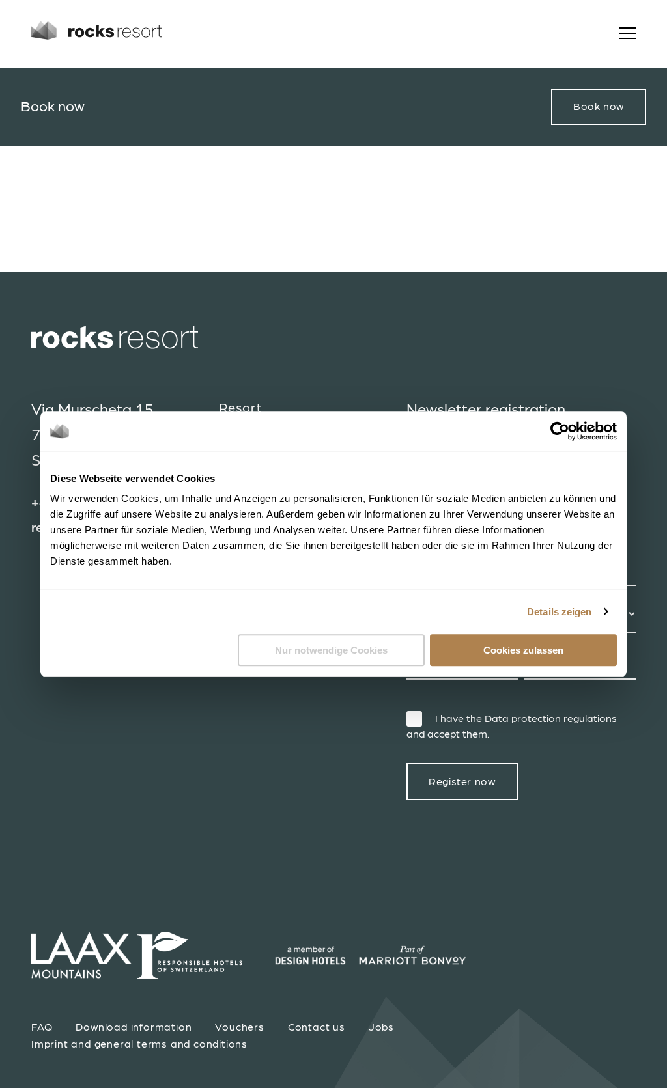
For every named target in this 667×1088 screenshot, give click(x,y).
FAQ (41, 1027)
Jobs (381, 1027)
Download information (134, 1027)
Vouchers (239, 1027)
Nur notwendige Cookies (331, 650)
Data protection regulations (551, 719)
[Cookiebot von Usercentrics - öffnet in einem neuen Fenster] (560, 431)
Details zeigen (559, 611)
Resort (240, 408)
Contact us (316, 1027)
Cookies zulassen (523, 650)
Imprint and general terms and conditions (139, 1044)
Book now (598, 107)
